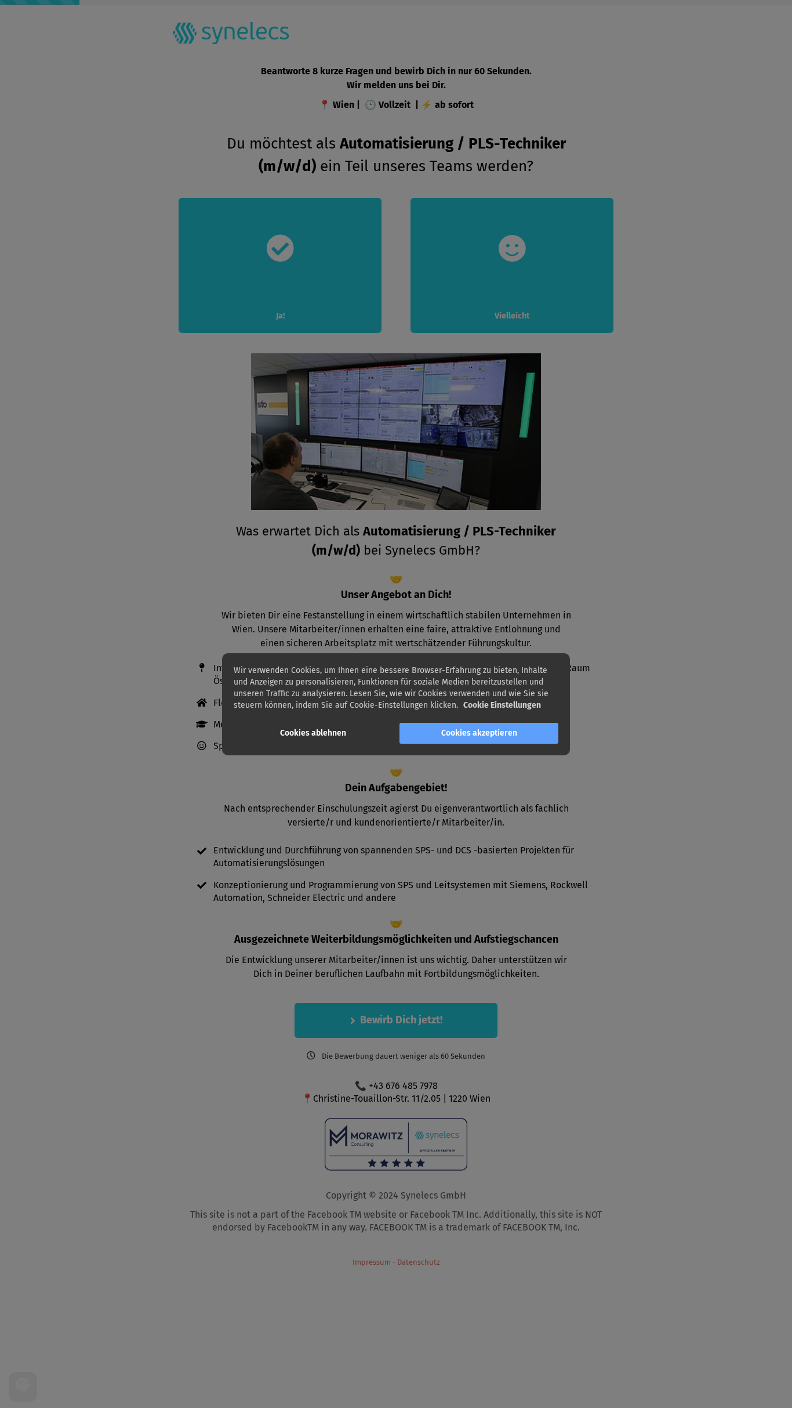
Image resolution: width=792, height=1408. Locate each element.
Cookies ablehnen (313, 733)
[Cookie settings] (23, 1387)
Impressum (372, 1262)
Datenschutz (418, 1262)
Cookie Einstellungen (502, 705)
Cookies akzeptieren (479, 733)
